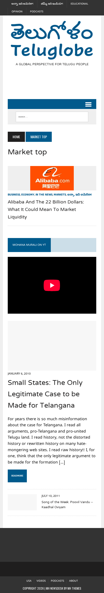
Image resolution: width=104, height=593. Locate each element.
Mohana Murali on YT (29, 245)
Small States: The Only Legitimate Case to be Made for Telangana (45, 394)
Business (14, 195)
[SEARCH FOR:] (52, 116)
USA (28, 581)
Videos (41, 581)
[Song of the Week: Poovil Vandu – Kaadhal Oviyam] (22, 507)
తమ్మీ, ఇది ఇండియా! (52, 3)
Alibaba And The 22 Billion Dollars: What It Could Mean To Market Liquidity (46, 210)
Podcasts (36, 11)
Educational (79, 3)
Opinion (17, 11)
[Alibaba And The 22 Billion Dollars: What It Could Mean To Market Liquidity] (52, 187)
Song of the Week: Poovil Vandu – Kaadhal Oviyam (67, 505)
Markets (60, 195)
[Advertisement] (56, 86)
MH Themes (74, 588)
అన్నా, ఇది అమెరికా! (22, 3)
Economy (27, 195)
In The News (44, 195)
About (73, 581)
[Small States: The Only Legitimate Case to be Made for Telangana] (52, 367)
